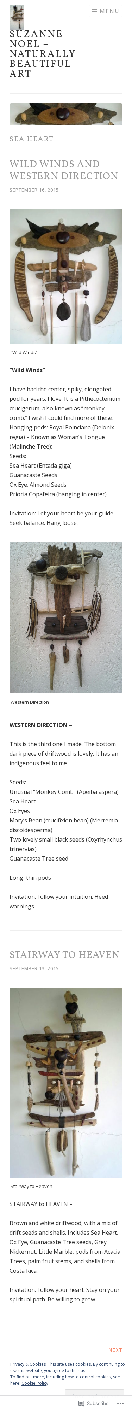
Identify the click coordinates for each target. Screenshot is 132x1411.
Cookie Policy (34, 1383)
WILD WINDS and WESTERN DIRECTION (64, 170)
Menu (110, 11)
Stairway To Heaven (65, 955)
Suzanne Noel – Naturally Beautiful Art (43, 54)
